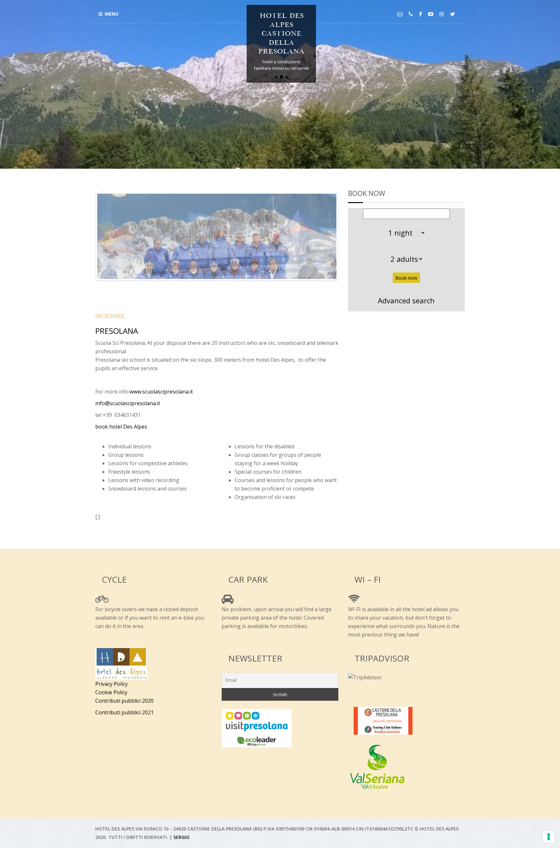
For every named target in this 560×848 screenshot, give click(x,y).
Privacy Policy (111, 683)
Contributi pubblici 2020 (124, 700)
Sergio (181, 837)
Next (346, 236)
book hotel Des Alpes (121, 426)
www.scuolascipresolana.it (161, 391)
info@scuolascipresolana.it (129, 403)
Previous (87, 236)
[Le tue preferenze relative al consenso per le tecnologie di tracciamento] (548, 836)
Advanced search (406, 300)
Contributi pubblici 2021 (124, 712)
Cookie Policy (111, 692)
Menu (111, 14)
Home (251, 90)
